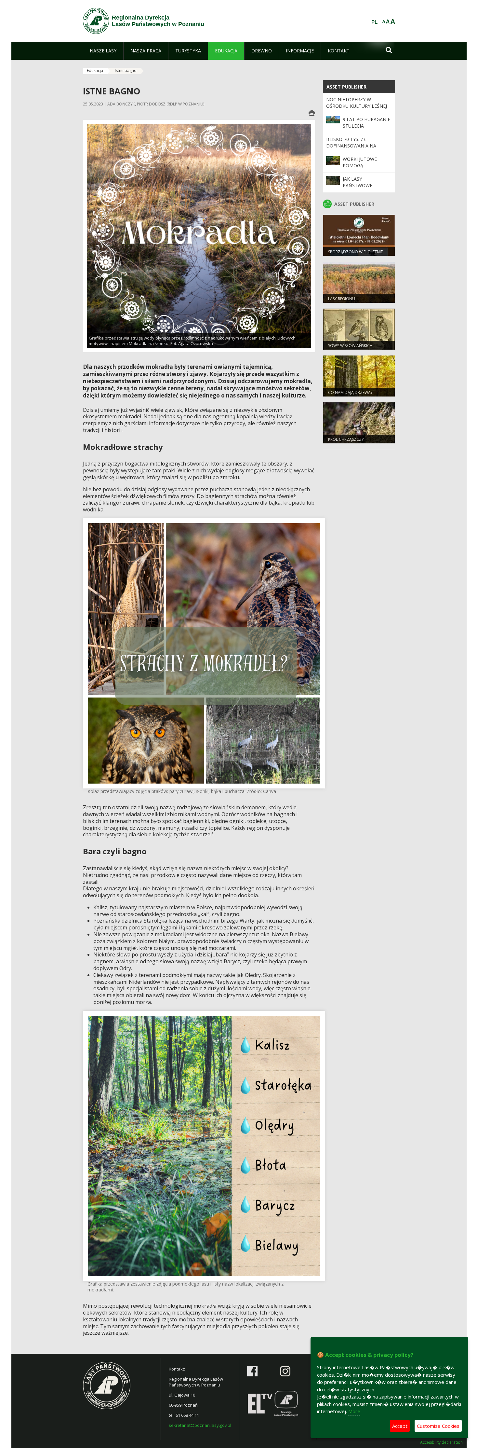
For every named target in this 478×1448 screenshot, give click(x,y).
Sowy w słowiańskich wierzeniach (350, 348)
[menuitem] (103, 51)
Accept (399, 1426)
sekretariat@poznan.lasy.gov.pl (200, 1425)
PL (374, 22)
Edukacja (95, 70)
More (354, 1411)
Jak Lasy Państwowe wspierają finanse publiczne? (365, 189)
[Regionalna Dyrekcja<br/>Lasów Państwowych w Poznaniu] (96, 21)
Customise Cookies (438, 1426)
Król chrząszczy (346, 439)
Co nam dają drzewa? (350, 392)
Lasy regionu (341, 298)
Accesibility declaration (441, 1442)
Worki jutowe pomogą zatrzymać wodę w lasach (367, 169)
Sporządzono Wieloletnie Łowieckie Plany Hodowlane (357, 254)
